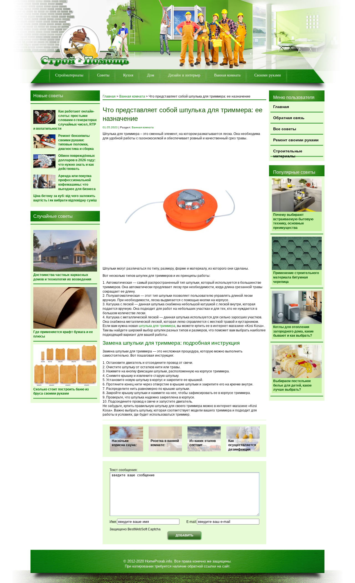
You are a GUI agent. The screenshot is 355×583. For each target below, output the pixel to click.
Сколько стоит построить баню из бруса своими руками (61, 391)
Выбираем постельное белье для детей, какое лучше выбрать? (292, 385)
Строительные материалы (287, 153)
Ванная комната (227, 75)
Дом (150, 75)
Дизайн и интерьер (184, 75)
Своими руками (267, 75)
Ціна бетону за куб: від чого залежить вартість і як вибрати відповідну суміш (65, 198)
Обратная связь (289, 118)
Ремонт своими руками (296, 140)
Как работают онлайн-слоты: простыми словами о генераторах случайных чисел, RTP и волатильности (65, 120)
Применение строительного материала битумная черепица (296, 277)
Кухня (128, 75)
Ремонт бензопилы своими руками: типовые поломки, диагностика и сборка (76, 142)
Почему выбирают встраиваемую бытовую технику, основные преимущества (293, 221)
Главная (281, 106)
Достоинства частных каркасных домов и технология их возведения (62, 277)
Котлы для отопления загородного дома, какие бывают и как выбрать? (293, 331)
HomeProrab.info (158, 561)
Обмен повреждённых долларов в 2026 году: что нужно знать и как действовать (76, 162)
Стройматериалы (69, 75)
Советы (103, 75)
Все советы (284, 129)
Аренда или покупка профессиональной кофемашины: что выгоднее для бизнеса (77, 182)
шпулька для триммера (157, 326)
